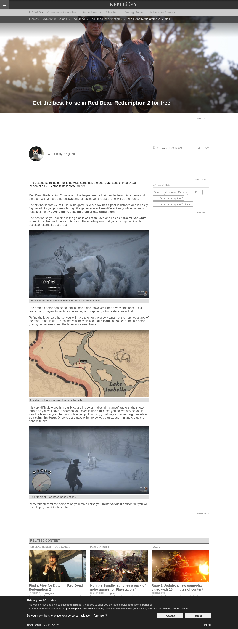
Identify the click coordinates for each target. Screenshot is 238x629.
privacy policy (74, 608)
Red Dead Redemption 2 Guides (173, 204)
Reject (198, 615)
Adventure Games (162, 12)
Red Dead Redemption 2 (168, 198)
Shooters (112, 12)
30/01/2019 (97, 593)
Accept (170, 615)
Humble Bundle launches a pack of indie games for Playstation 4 (118, 587)
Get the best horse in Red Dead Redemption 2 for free (101, 103)
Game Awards (91, 12)
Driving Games (134, 12)
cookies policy (96, 608)
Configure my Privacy (43, 625)
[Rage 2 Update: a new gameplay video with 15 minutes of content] (180, 566)
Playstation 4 (99, 546)
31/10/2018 (163, 147)
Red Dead (196, 192)
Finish (206, 625)
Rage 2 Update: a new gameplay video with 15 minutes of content (177, 587)
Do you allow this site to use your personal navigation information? (67, 615)
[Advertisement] (119, 129)
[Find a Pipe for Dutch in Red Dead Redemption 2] (57, 566)
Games (35, 12)
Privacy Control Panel (175, 608)
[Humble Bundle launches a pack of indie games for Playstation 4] (119, 566)
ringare (49, 593)
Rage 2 (156, 546)
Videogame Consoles (61, 12)
